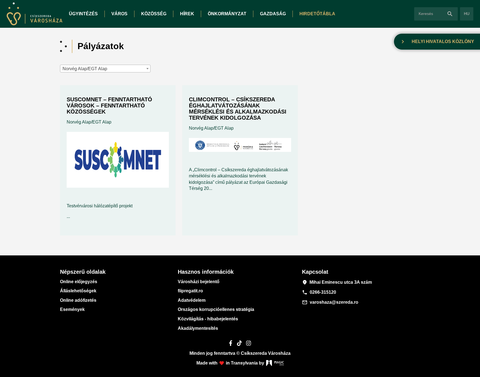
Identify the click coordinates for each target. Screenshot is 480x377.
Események (72, 309)
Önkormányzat (227, 13)
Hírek (187, 13)
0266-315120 (319, 292)
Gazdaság (273, 13)
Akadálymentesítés (198, 328)
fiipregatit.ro (190, 290)
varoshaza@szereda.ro (330, 302)
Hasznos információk (206, 272)
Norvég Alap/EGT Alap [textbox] (84, 68)
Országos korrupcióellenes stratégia (216, 309)
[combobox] (105, 68)
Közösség (153, 13)
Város (119, 13)
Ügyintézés (83, 13)
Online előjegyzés (78, 281)
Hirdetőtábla (317, 13)
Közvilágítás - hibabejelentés (208, 318)
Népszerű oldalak (83, 272)
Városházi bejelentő (198, 281)
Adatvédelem (192, 300)
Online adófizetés (78, 300)
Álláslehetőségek (78, 290)
